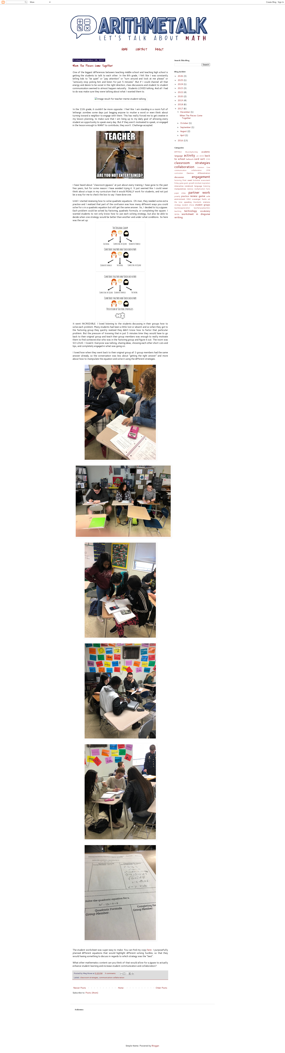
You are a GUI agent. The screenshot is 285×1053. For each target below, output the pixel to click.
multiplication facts (202, 189)
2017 (181, 108)
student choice (188, 205)
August (183, 131)
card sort (199, 159)
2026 (181, 76)
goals (186, 183)
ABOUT (159, 49)
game (181, 183)
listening (206, 186)
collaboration (184, 166)
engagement (201, 176)
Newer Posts (79, 987)
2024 (181, 84)
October (184, 123)
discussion (179, 177)
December (185, 111)
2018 (181, 104)
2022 (181, 92)
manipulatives (180, 188)
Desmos (190, 173)
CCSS (208, 159)
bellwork (189, 159)
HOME (125, 49)
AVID (202, 156)
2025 (181, 80)
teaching (177, 211)
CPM (208, 170)
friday (176, 183)
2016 (181, 140)
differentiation (204, 173)
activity (189, 155)
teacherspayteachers (202, 208)
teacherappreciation (182, 208)
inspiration (206, 183)
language (198, 186)
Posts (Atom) (92, 992)
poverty (177, 196)
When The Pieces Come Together (93, 66)
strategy (177, 205)
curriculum (178, 173)
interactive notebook (183, 186)
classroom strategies (89, 977)
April (182, 135)
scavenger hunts (199, 199)
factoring (178, 180)
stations (206, 202)
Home (121, 987)
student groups (202, 204)
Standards (197, 202)
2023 (181, 88)
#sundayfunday (191, 152)
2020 (181, 96)
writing (178, 217)
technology (190, 211)
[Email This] (121, 973)
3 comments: (110, 973)
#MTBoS (178, 152)
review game (197, 196)
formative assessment (201, 180)
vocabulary (205, 211)
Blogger (155, 1045)
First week (187, 180)
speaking (187, 202)
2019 (181, 100)
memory (190, 189)
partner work (199, 192)
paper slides (180, 193)
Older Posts (161, 987)
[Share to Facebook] (129, 973)
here (149, 949)
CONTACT (141, 49)
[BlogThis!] (124, 973)
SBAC (188, 199)
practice (185, 196)
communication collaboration (111, 977)
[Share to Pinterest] (132, 973)
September (185, 127)
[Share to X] (127, 973)
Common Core (203, 167)
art (197, 156)
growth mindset (195, 183)
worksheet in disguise (196, 214)
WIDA (176, 214)
